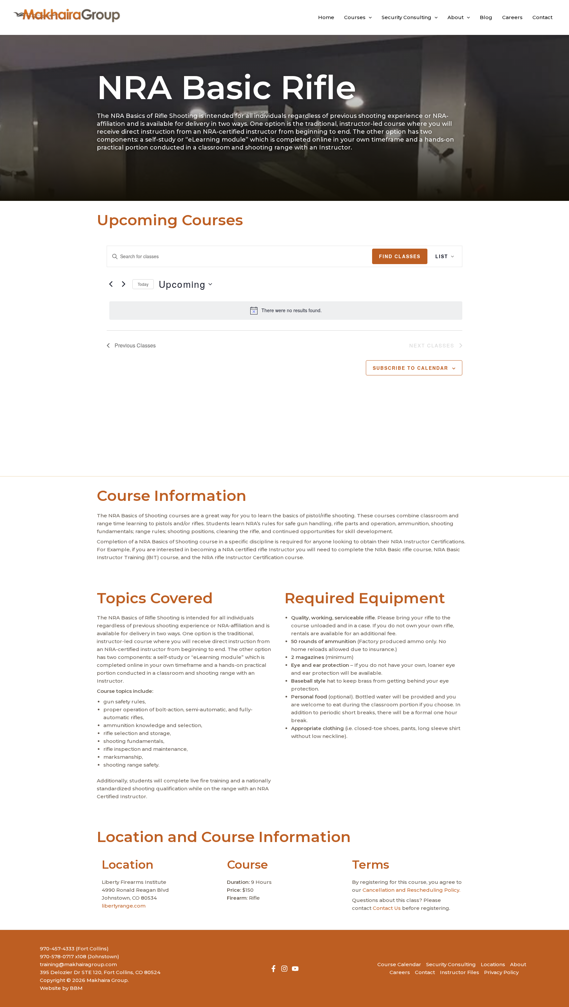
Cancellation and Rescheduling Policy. (411, 890)
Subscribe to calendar (410, 368)
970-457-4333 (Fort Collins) (74, 948)
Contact (425, 972)
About (518, 964)
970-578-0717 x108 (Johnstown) (79, 956)
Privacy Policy (501, 972)
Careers (400, 972)
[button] (369, 17)
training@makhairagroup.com (78, 964)
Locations (493, 964)
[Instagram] (284, 968)
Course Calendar (399, 964)
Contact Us (387, 908)
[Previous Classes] (111, 284)
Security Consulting (451, 964)
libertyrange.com (124, 906)
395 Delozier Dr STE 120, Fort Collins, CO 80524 (100, 972)
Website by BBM (61, 988)
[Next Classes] (123, 284)
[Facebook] (273, 968)
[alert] (285, 310)
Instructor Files (459, 972)
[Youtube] (295, 968)
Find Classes (399, 256)
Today (143, 284)
